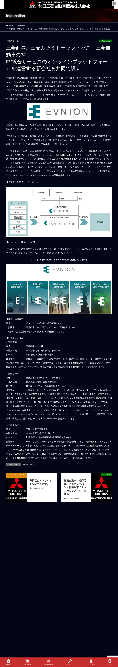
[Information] (101, 484)
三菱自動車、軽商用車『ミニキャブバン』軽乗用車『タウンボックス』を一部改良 (75, 487)
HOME (8, 664)
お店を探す (27, 664)
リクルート (91, 664)
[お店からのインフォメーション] (16, 484)
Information (105, 41)
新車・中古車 (48, 664)
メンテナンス (70, 664)
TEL (109, 664)
